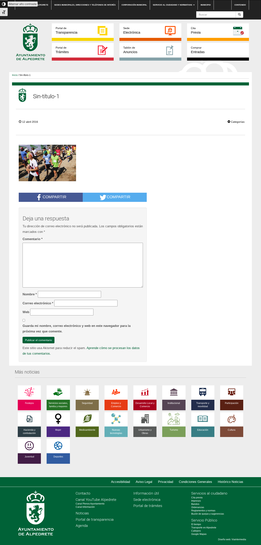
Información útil (146, 493)
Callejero (196, 531)
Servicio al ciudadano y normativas (173, 5)
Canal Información (85, 507)
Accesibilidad (120, 482)
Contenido (240, 5)
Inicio (15, 75)
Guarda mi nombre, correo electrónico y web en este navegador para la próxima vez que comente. (76, 328)
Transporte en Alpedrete (203, 527)
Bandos (195, 504)
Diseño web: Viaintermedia (232, 539)
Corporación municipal (134, 5)
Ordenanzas (197, 507)
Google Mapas (199, 534)
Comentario (33, 239)
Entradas (198, 50)
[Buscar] (239, 14)
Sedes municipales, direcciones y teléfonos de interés (85, 5)
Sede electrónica (146, 499)
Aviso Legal (144, 482)
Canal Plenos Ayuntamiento (90, 503)
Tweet (216, 121)
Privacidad (165, 482)
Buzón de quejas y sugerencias (207, 514)
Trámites (62, 50)
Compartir (54, 197)
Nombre (30, 294)
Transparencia (66, 30)
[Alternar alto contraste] (4, 4)
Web (26, 312)
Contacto (83, 493)
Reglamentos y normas (203, 510)
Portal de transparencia (94, 519)
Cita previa (197, 497)
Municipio (206, 5)
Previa (196, 30)
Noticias (82, 513)
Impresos (196, 501)
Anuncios (130, 50)
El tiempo (196, 524)
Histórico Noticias (230, 482)
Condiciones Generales (195, 482)
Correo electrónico (38, 303)
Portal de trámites (147, 506)
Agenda (82, 525)
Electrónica (131, 30)
